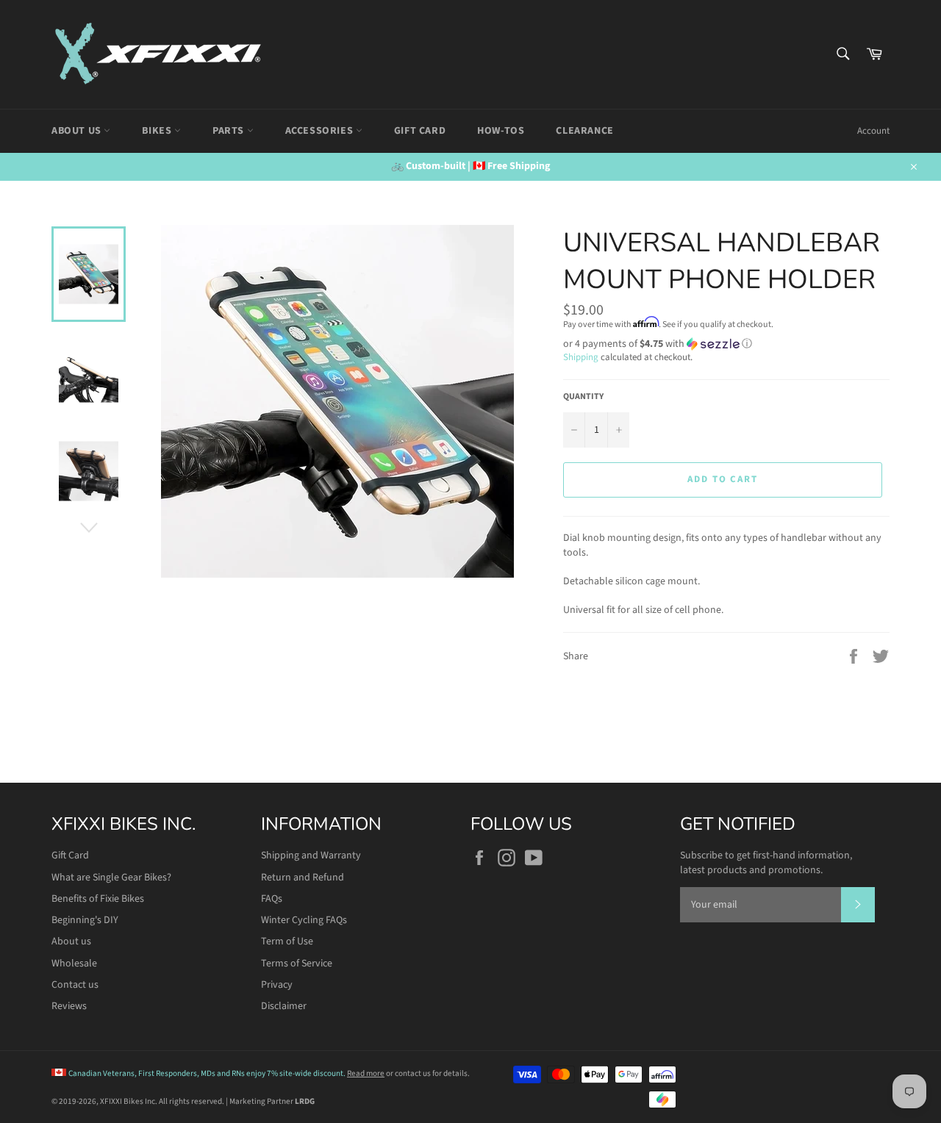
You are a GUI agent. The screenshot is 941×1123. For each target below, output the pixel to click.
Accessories (320, 130)
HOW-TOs (500, 130)
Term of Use (287, 941)
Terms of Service (296, 963)
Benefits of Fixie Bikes (97, 898)
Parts (229, 130)
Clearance (584, 130)
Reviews (69, 1006)
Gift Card (420, 130)
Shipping (580, 357)
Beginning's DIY (84, 920)
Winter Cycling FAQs (304, 920)
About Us (77, 130)
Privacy (277, 984)
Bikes (158, 130)
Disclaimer (284, 1006)
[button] (726, 344)
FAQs (271, 898)
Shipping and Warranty (311, 855)
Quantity (583, 397)
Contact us (75, 984)
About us (71, 941)
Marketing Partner (272, 1101)
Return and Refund (302, 877)
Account (873, 130)
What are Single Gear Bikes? (111, 877)
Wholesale (74, 963)
